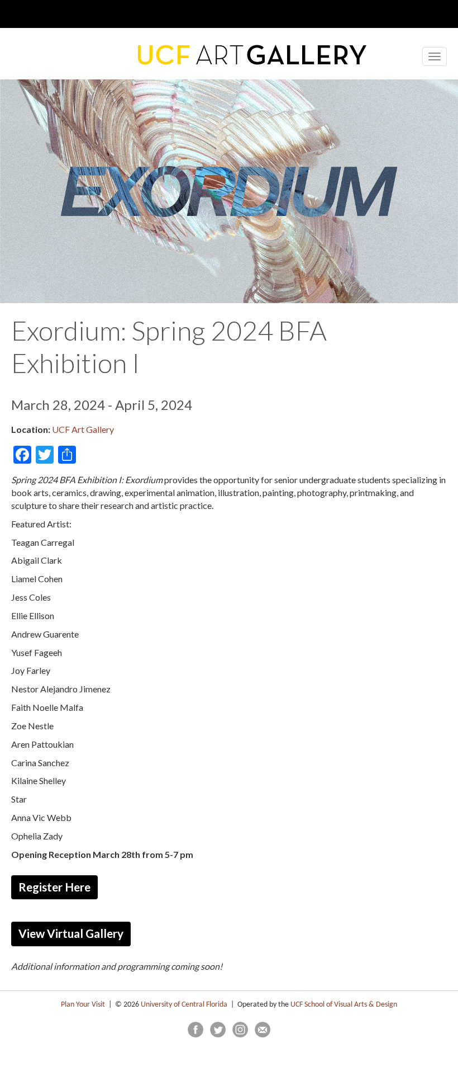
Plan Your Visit (83, 1005)
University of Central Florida (184, 1005)
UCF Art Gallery (83, 429)
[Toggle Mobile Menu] (419, 13)
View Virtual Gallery (70, 933)
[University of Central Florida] (110, 13)
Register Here (54, 887)
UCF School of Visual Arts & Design (343, 1005)
